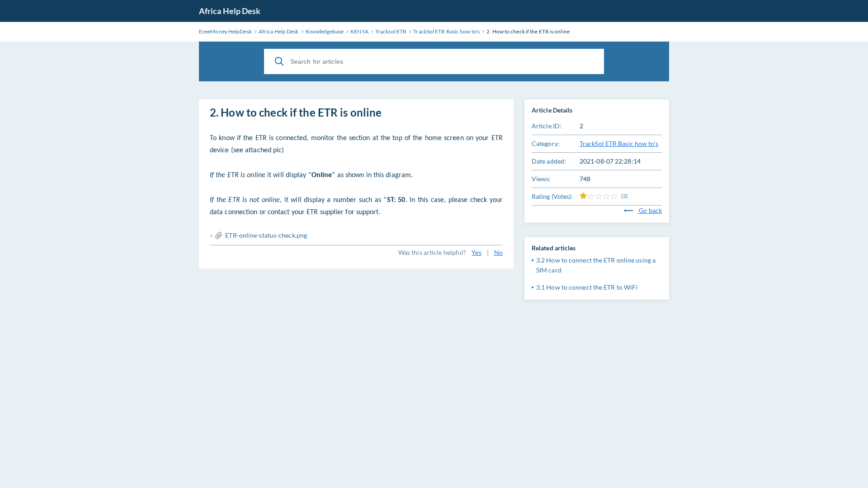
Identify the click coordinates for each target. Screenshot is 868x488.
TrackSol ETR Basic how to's (619, 143)
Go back (649, 210)
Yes (476, 252)
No (498, 252)
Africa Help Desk (230, 11)
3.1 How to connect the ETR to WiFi (586, 287)
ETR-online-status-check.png (266, 235)
